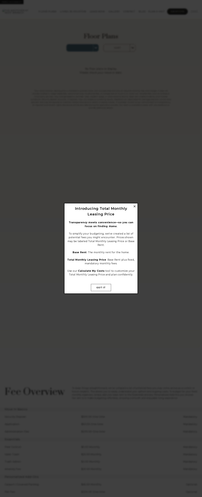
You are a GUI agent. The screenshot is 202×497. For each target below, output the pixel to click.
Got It (101, 287)
